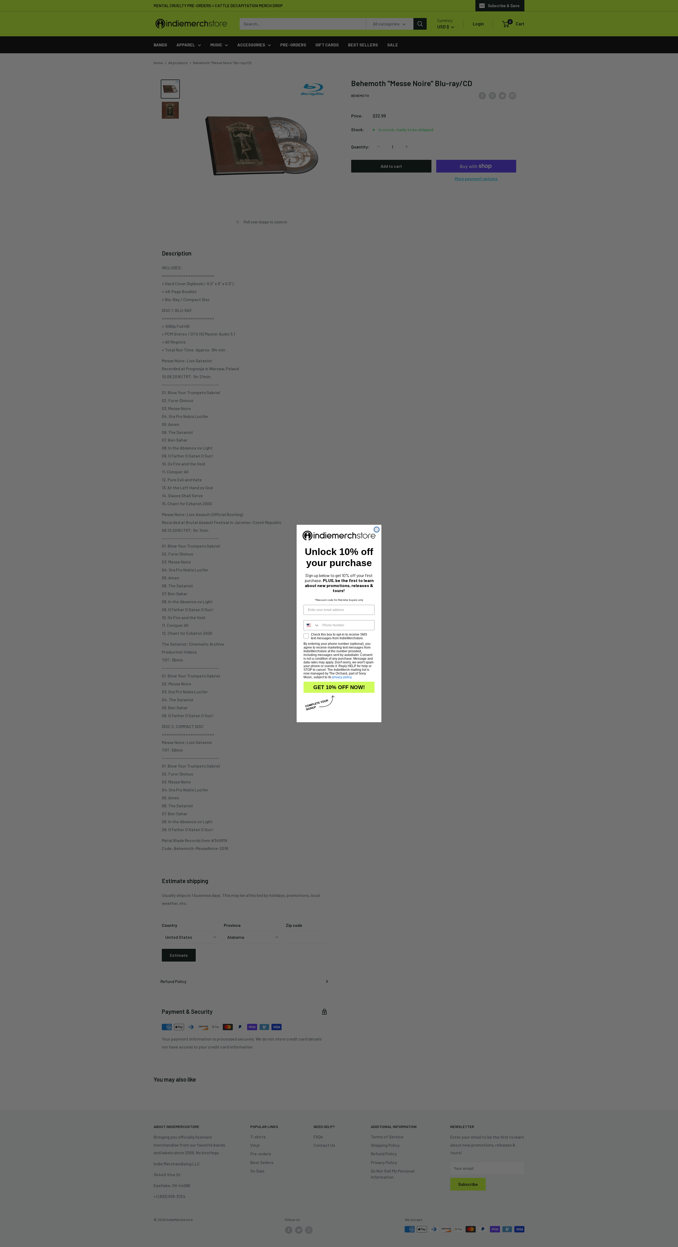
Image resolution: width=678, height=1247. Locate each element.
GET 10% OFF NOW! (339, 687)
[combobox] (312, 625)
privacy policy (341, 677)
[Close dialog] (376, 529)
